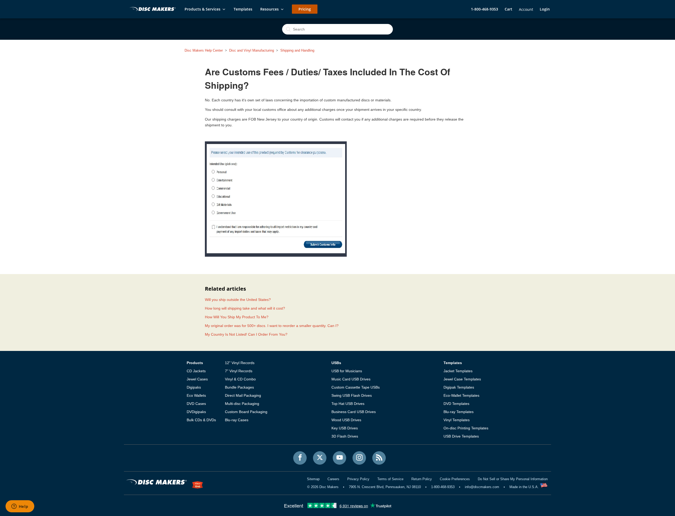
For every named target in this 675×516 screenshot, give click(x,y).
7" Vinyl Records (238, 371)
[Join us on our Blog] (379, 458)
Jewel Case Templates (462, 379)
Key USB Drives (344, 428)
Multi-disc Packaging (242, 403)
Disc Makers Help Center (204, 50)
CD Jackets (196, 371)
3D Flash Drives (344, 436)
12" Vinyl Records (239, 363)
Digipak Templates (458, 387)
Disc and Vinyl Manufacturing (251, 50)
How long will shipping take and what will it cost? (245, 308)
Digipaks (194, 387)
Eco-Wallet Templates (461, 395)
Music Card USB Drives (350, 379)
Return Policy (421, 479)
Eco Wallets (196, 395)
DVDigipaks (196, 412)
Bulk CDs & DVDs (201, 420)
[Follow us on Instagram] (359, 458)
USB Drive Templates (461, 436)
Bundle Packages (239, 387)
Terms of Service (390, 479)
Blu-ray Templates (458, 412)
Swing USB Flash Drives (351, 395)
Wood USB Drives (346, 420)
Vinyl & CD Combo (240, 379)
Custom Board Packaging (246, 412)
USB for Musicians (346, 371)
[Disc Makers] (151, 9)
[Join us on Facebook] (300, 458)
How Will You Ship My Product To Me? (236, 317)
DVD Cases (196, 403)
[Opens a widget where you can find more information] (19, 506)
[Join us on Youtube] (339, 458)
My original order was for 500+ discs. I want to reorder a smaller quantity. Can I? (272, 326)
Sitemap (313, 479)
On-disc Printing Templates (465, 428)
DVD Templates (456, 403)
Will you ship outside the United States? (238, 299)
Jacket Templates (457, 371)
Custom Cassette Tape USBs (355, 387)
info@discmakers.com (482, 487)
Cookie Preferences (455, 479)
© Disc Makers (323, 487)
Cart (508, 9)
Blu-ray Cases (236, 420)
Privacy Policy (358, 479)
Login (545, 9)
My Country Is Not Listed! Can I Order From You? (246, 334)
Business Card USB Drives (353, 412)
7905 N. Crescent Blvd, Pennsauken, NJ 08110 (385, 487)
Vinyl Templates (456, 420)
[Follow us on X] (319, 458)
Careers (333, 479)
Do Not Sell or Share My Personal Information (513, 479)
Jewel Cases (197, 379)
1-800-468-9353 (484, 9)
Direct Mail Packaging (243, 395)
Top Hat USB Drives (347, 403)
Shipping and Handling (297, 50)
